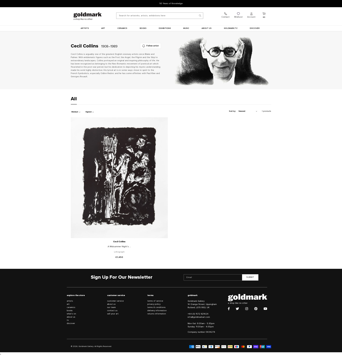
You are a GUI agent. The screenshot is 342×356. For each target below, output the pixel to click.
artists (70, 301)
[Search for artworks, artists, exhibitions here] (200, 16)
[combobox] (159, 16)
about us (71, 317)
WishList (238, 17)
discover (71, 323)
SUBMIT (250, 277)
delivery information (157, 311)
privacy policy (153, 304)
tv (68, 320)
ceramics (71, 307)
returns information (156, 314)
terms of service (155, 301)
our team (111, 307)
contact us (112, 311)
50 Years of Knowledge (171, 3)
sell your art (113, 314)
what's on (71, 314)
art (68, 304)
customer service (115, 301)
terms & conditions (156, 307)
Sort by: (232, 111)
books (70, 311)
